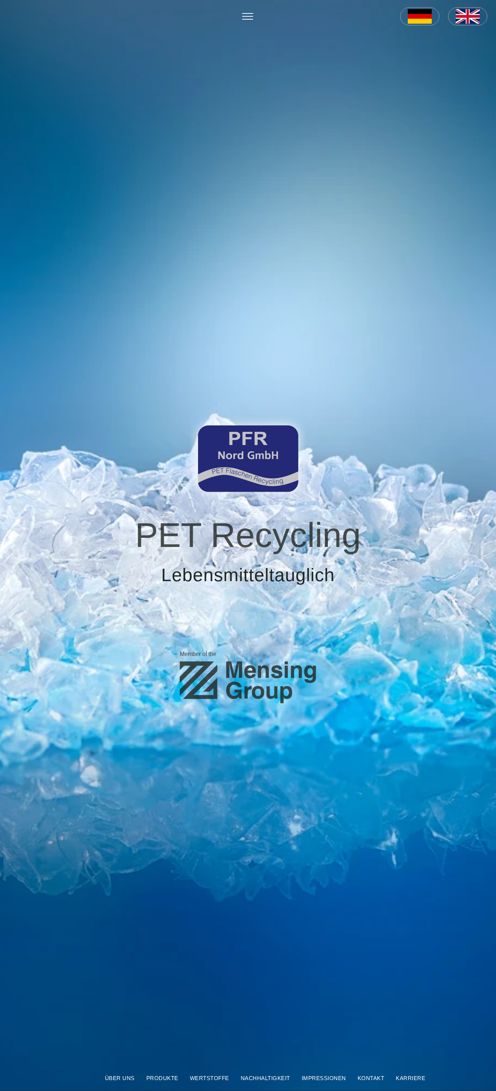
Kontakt (371, 1078)
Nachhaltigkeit (265, 1078)
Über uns (120, 1078)
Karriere (410, 1078)
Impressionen (324, 1078)
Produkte (162, 1078)
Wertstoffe (209, 1078)
